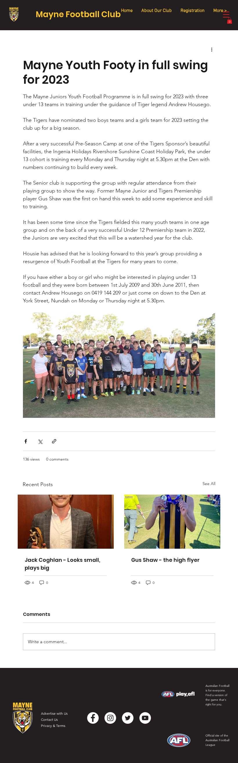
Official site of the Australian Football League (217, 740)
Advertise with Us (54, 713)
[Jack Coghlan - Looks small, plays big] (66, 522)
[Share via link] (54, 441)
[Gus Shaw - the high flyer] (172, 522)
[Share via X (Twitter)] (40, 441)
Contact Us (49, 719)
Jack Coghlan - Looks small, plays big (62, 563)
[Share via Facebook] (25, 441)
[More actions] (211, 49)
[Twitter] (128, 718)
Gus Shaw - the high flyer (165, 560)
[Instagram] (110, 718)
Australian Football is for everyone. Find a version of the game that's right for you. (217, 695)
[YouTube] (145, 718)
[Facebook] (93, 718)
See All (209, 483)
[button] (229, 20)
